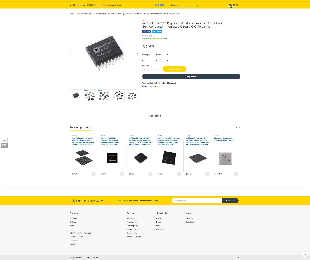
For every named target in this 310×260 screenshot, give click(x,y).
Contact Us (190, 222)
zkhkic (144, 20)
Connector (74, 240)
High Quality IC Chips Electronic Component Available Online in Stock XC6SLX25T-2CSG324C (110, 141)
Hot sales (73, 218)
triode (72, 226)
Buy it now (191, 76)
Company (160, 229)
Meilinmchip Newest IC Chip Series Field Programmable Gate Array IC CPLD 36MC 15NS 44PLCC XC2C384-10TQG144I (197, 141)
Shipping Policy (133, 233)
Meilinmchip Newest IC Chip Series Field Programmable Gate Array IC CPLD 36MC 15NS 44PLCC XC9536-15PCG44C (140, 141)
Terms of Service (134, 237)
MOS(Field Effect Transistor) (81, 233)
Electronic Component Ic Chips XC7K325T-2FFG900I (224, 139)
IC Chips (73, 222)
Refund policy (132, 226)
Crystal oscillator (76, 237)
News (158, 222)
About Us (189, 218)
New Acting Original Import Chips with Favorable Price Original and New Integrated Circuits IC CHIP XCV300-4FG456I (83, 141)
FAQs (158, 226)
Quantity (145, 66)
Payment (130, 218)
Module (73, 244)
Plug (71, 229)
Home (158, 218)
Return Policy (132, 229)
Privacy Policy (132, 222)
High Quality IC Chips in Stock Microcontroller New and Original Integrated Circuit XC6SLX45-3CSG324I (168, 141)
